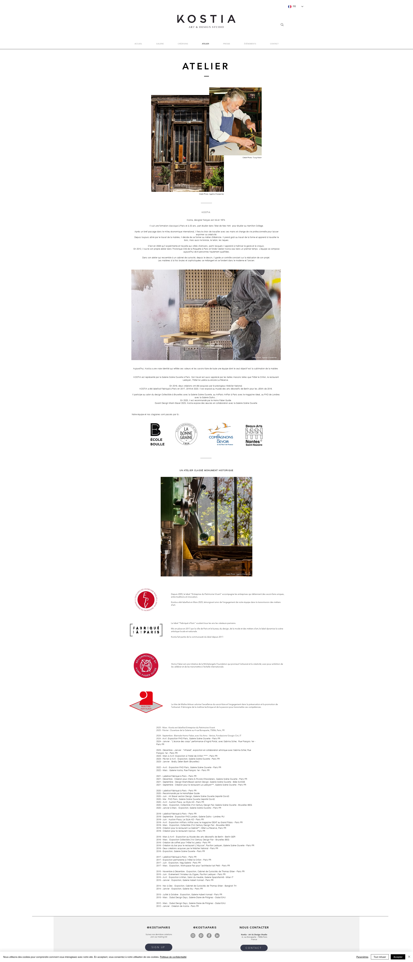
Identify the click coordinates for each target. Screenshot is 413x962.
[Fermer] (409, 956)
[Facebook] (209, 935)
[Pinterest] (201, 935)
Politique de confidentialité (173, 956)
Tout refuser (380, 956)
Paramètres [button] (362, 956)
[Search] (282, 24)
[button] (206, 315)
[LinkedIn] (217, 935)
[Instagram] (193, 935)
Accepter (398, 956)
